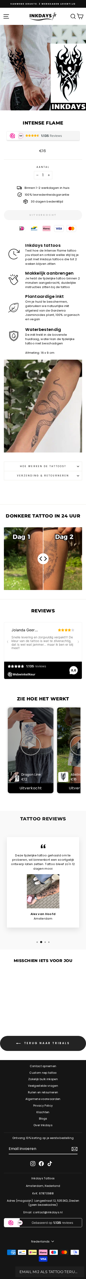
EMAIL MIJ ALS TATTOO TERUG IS (49, 1272)
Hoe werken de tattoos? (43, 466)
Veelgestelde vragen (43, 1086)
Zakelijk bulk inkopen (43, 1079)
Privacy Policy (43, 1105)
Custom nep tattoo (42, 1073)
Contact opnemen (43, 1066)
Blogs (43, 1118)
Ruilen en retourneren (43, 1092)
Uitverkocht (30, 788)
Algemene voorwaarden (42, 1099)
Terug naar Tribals (46, 1043)
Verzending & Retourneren (43, 475)
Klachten (43, 1112)
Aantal (43, 167)
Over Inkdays (43, 1125)
